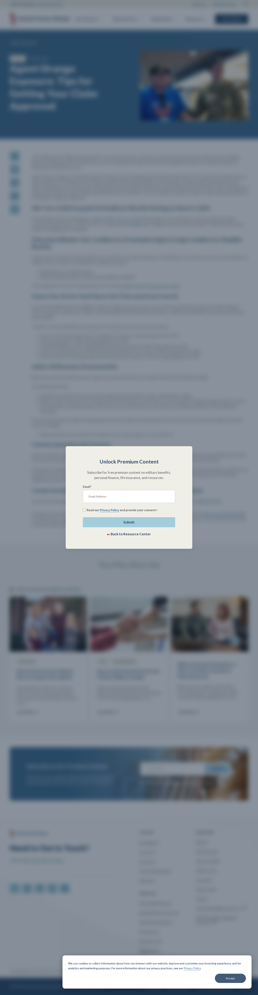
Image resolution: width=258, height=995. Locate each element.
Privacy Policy (192, 968)
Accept (230, 978)
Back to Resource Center (131, 534)
